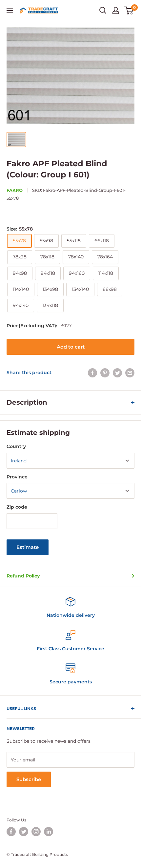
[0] (129, 10)
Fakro (15, 190)
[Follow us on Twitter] (23, 831)
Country (16, 446)
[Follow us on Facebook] (11, 831)
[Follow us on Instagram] (36, 831)
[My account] (115, 10)
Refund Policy (23, 576)
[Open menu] (10, 10)
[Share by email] (129, 372)
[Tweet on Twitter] (117, 372)
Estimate (27, 547)
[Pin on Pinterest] (105, 372)
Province (17, 477)
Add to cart (71, 347)
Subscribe (28, 779)
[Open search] (103, 10)
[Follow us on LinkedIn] (48, 831)
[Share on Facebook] (92, 372)
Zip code (17, 507)
